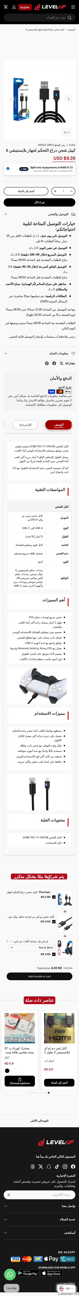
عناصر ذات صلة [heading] (39, 1000)
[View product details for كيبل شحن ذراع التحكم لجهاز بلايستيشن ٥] (65, 899)
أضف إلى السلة (26, 191)
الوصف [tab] (58, 425)
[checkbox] (53, 897)
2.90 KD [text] (46, 897)
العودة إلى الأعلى (39, 1120)
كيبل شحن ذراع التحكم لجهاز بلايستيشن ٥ (45, 29)
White (13, 1070)
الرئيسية (71, 29)
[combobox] (39, 17)
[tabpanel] (39, 646)
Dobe (72, 145)
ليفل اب (63, 1283)
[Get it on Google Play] (28, 1273)
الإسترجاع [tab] (25, 425)
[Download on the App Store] (51, 1273)
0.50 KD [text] (46, 921)
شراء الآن (39, 202)
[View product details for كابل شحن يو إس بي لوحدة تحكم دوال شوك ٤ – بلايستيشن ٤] (65, 924)
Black (7, 1070)
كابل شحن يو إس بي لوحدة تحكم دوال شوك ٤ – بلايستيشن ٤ (30, 917)
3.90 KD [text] (46, 954)
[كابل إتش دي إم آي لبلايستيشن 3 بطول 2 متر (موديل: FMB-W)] (59, 1028)
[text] (39, 876)
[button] (6, 7)
